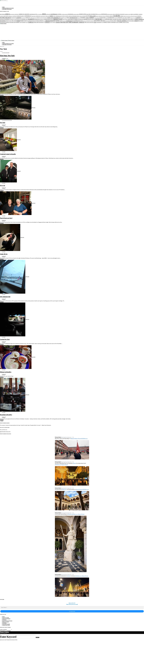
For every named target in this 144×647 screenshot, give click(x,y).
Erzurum (100, 16)
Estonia (103, 16)
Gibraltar (32, 17)
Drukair (81, 16)
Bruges (114, 14)
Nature (107, 19)
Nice (133, 19)
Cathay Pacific (20, 16)
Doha (78, 16)
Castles (14, 16)
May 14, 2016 (4, 124)
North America (139, 19)
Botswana (104, 14)
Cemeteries (34, 16)
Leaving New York (5, 339)
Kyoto (120, 17)
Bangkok (70, 14)
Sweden (7, 22)
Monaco (66, 19)
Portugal (26, 20)
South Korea (131, 20)
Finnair (135, 16)
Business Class (127, 14)
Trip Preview (64, 22)
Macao (20, 19)
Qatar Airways (39, 20)
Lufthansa (12, 19)
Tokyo (47, 22)
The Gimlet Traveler (6, 624)
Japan (91, 17)
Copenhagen (59, 16)
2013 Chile (3, 294)
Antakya (40, 14)
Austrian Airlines (65, 14)
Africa (7, 14)
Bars (87, 14)
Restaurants (50, 20)
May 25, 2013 (4, 341)
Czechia (70, 16)
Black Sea (99, 14)
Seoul (81, 20)
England (93, 16)
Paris (18, 20)
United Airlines (90, 22)
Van (102, 22)
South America (122, 20)
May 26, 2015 (4, 156)
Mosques (81, 19)
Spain (136, 20)
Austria (59, 14)
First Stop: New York (7, 56)
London (138, 17)
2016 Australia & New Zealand (7, 120)
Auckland (48, 14)
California (135, 14)
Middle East (57, 19)
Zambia (121, 22)
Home (3, 42)
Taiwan (23, 22)
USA (95, 22)
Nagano (103, 19)
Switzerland (12, 22)
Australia (54, 14)
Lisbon (128, 17)
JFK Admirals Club (5, 296)
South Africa (113, 20)
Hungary (62, 17)
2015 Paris (3, 183)
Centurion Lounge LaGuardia (8, 154)
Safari (57, 20)
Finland (132, 16)
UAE (85, 22)
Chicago (47, 16)
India (67, 17)
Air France (16, 14)
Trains (58, 22)
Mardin (26, 19)
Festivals (129, 16)
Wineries (117, 22)
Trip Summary (73, 22)
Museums (98, 19)
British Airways (110, 14)
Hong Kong (50, 17)
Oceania (3, 20)
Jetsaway (3, 125)
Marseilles (42, 19)
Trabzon (54, 22)
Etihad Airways (109, 16)
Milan (64, 19)
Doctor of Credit (5, 617)
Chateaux (38, 16)
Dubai (84, 16)
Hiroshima (45, 17)
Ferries (122, 16)
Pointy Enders (4, 632)
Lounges (6, 19)
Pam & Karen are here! (6, 218)
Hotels (56, 17)
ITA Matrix (4, 619)
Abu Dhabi (2, 14)
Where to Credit (5, 621)
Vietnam (113, 22)
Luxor (15, 19)
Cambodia (140, 14)
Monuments (71, 19)
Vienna (109, 22)
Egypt (87, 16)
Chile (51, 16)
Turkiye (81, 22)
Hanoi (38, 17)
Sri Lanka (140, 20)
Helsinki (41, 17)
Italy (87, 17)
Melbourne (47, 19)
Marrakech (37, 19)
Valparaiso (99, 22)
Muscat (93, 19)
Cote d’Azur (65, 16)
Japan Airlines (97, 17)
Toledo (51, 22)
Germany (27, 17)
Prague (31, 20)
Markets (31, 19)
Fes (126, 16)
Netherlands (116, 19)
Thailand (36, 22)
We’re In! (2, 185)
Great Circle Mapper (6, 618)
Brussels (118, 14)
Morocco (76, 19)
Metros (51, 19)
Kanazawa (103, 17)
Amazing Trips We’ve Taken (8, 8)
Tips (44, 22)
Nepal (110, 19)
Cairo (131, 14)
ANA (36, 14)
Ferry (125, 16)
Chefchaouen (43, 16)
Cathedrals (27, 16)
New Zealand (129, 19)
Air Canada (12, 14)
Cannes (1, 16)
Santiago (69, 20)
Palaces (14, 20)
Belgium (91, 14)
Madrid (23, 19)
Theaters (41, 22)
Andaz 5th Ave (3, 254)
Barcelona (82, 14)
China (54, 16)
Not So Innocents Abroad (7, 620)
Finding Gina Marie (6, 625)
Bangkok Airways (76, 14)
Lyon (17, 19)
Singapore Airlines (99, 20)
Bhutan (95, 14)
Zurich (127, 22)
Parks (22, 20)
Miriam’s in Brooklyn (5, 372)
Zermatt (124, 22)
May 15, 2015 (4, 220)
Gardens (18, 17)
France (8, 17)
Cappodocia (10, 16)
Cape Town (5, 16)
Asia (44, 14)
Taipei (21, 22)
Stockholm (2, 22)
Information (73, 17)
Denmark (74, 16)
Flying (2, 17)
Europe (117, 16)
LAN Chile (124, 17)
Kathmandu (111, 17)
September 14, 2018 (5, 58)
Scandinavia (76, 20)
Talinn (27, 22)
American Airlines (24, 14)
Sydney (17, 22)
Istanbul (83, 17)
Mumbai (86, 19)
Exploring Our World (7, 9)
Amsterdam (32, 14)
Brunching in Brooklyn (6, 414)
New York (122, 19)
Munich (90, 19)
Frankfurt (13, 17)
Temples (31, 22)
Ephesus (97, 16)
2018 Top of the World (5, 52)
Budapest (122, 14)
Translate (9, 630)
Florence (139, 16)
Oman (7, 20)
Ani (38, 14)
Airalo (3, 616)
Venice (105, 22)
